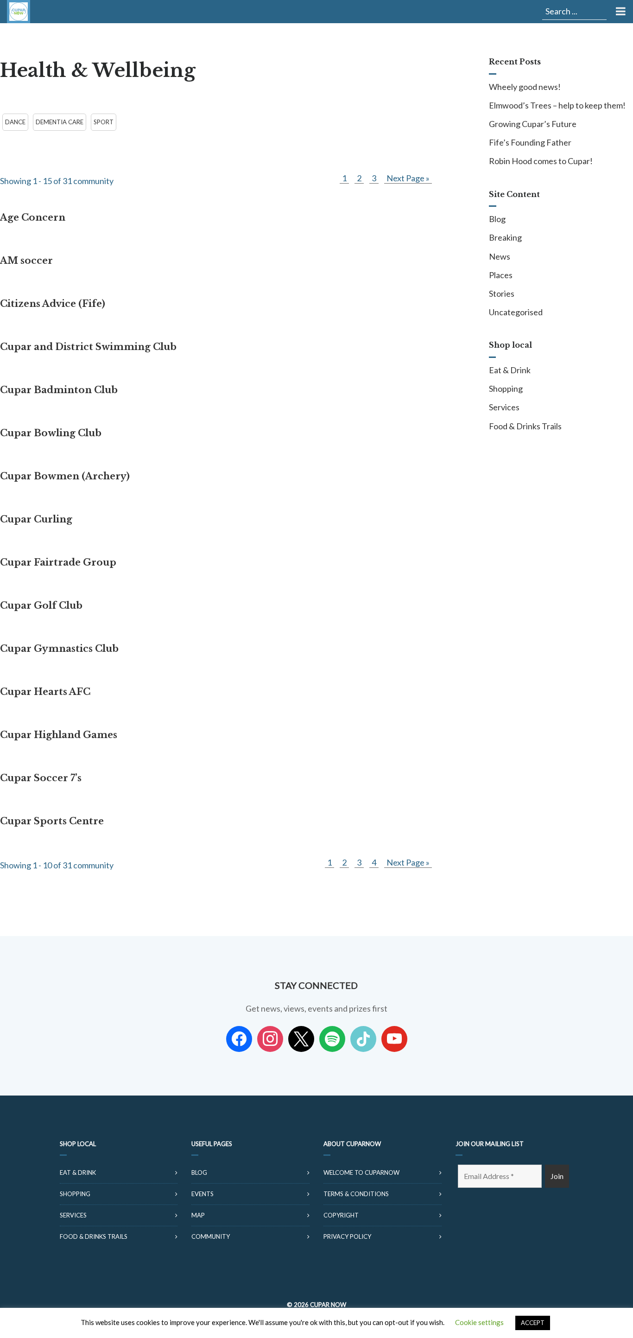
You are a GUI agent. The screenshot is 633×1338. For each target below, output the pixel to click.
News (499, 256)
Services (504, 407)
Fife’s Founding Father (530, 142)
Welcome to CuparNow (361, 1172)
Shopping (506, 388)
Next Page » (408, 178)
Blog (497, 219)
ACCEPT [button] (532, 1322)
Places (501, 275)
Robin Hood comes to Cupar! (541, 161)
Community (210, 1236)
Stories (501, 293)
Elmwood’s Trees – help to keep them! (557, 105)
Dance (15, 122)
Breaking (505, 237)
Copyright (341, 1215)
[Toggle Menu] (620, 11)
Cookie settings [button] (479, 1322)
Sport (104, 122)
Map (198, 1215)
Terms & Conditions (356, 1194)
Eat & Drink (510, 370)
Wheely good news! (525, 87)
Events (202, 1194)
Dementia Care (59, 122)
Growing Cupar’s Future (532, 124)
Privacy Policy (347, 1236)
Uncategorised (516, 312)
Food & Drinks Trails (525, 426)
